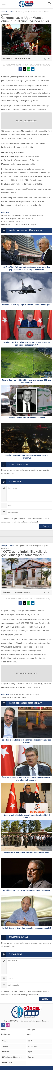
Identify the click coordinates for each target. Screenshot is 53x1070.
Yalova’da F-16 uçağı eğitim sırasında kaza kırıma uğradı (26, 305)
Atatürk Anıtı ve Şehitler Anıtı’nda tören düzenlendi (26, 853)
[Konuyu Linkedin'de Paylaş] (32, 69)
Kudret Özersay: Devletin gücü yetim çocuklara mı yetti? (26, 928)
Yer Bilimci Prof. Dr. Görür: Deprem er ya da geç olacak (26, 890)
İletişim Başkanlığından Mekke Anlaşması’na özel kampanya (26, 456)
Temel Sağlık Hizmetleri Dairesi (13, 697)
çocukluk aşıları (17, 694)
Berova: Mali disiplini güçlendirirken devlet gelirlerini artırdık (26, 816)
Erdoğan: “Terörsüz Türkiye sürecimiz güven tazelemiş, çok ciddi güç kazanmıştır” (27, 343)
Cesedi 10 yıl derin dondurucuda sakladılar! (26, 418)
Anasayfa (4, 12)
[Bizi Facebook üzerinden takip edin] (3, 1025)
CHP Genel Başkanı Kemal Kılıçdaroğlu (17, 218)
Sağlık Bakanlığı (32, 694)
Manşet (11, 546)
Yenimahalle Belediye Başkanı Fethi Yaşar (18, 225)
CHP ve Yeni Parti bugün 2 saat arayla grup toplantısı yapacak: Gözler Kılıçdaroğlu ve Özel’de (26, 268)
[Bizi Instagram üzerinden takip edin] (8, 1025)
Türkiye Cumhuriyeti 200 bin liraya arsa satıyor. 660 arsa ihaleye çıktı (26, 381)
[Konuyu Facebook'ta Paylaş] (20, 69)
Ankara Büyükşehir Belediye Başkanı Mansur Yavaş (22, 215)
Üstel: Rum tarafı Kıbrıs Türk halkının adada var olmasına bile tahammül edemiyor (26, 778)
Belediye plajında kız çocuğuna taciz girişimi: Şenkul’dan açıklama (26, 741)
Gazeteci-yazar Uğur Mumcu (12, 222)
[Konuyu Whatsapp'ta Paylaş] (28, 69)
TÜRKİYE (12, 12)
